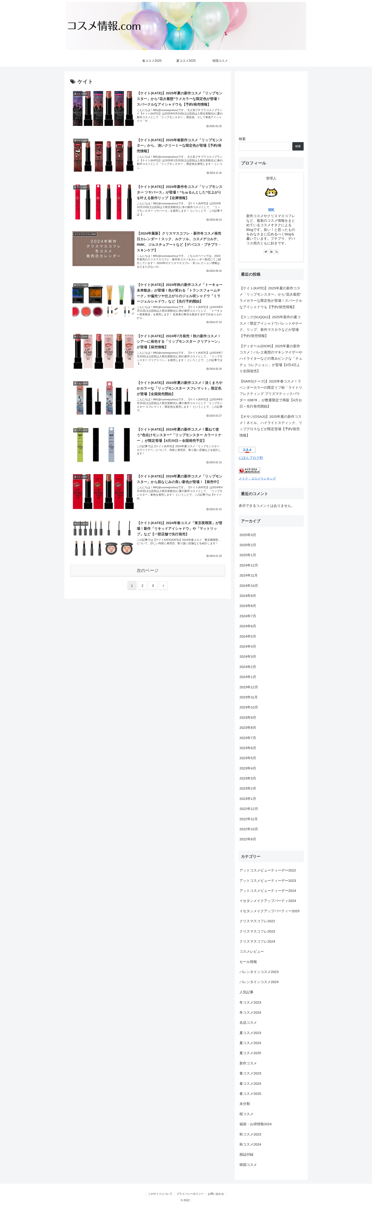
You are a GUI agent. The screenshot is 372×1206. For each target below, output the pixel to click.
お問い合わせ (216, 1193)
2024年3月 (247, 656)
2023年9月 (247, 717)
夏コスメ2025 (250, 1053)
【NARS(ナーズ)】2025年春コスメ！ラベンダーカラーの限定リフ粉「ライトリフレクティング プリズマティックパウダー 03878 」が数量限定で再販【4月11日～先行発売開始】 (270, 393)
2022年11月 (248, 819)
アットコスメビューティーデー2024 (267, 891)
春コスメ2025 (250, 1094)
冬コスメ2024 (250, 1012)
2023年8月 (247, 728)
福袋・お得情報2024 (255, 1124)
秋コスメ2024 (250, 1144)
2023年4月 (247, 768)
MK (271, 209)
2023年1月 (247, 799)
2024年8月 (247, 606)
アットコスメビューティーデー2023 (267, 881)
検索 (242, 139)
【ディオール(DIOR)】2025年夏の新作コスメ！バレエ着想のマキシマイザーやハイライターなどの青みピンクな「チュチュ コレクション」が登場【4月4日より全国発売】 (270, 358)
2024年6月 (247, 626)
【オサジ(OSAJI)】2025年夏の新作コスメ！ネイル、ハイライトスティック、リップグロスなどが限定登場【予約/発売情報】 (270, 426)
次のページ (148, 570)
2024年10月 (248, 586)
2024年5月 (247, 636)
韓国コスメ (248, 1165)
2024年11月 (248, 575)
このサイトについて (160, 1193)
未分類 (244, 1104)
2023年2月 (247, 788)
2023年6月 (247, 748)
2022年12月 (248, 809)
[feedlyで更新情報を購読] (271, 251)
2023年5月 (247, 758)
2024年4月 (247, 646)
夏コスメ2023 (250, 1033)
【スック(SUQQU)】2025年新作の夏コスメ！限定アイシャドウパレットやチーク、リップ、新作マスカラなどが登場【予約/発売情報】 (270, 326)
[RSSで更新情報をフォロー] (276, 251)
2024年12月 (248, 565)
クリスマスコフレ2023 (257, 931)
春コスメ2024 (250, 1083)
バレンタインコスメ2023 (259, 972)
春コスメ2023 (250, 1073)
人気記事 (246, 992)
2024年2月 (247, 667)
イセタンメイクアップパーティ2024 (267, 901)
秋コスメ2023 (250, 1134)
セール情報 (248, 962)
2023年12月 (248, 687)
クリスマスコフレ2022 (257, 921)
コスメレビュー (251, 951)
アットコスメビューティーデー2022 (267, 870)
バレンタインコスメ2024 (259, 982)
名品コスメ (248, 1023)
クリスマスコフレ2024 (257, 941)
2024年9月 (247, 596)
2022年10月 (248, 829)
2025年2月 (247, 545)
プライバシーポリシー (190, 1193)
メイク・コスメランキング (257, 478)
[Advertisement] (271, 102)
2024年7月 (247, 616)
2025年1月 (247, 555)
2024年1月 (247, 677)
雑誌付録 (246, 1154)
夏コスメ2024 (250, 1043)
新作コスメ (248, 1063)
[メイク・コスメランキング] (249, 472)
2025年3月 (247, 535)
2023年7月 (247, 738)
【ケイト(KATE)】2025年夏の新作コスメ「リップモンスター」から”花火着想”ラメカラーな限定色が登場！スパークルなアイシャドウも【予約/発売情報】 (270, 297)
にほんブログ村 (251, 458)
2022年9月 (247, 839)
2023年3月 (247, 778)
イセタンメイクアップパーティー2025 (269, 911)
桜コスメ (246, 1114)
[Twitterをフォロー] (266, 251)
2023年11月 (248, 697)
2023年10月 (248, 707)
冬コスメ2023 (250, 1002)
